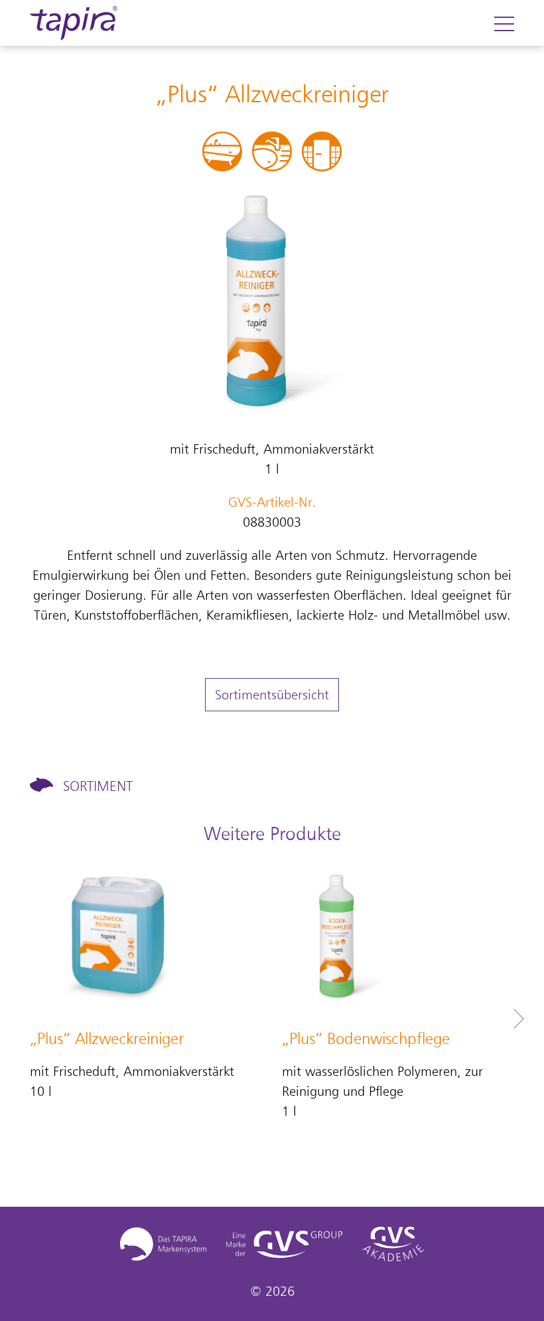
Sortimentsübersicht (272, 695)
